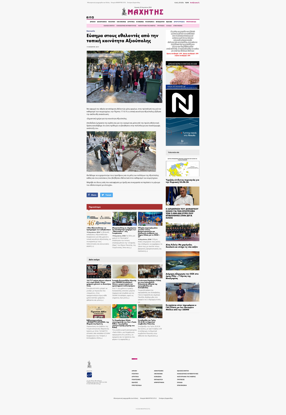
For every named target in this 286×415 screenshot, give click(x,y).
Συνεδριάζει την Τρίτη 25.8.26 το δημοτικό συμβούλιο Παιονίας (147, 322)
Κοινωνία (91, 31)
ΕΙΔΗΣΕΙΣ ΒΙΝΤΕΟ (109, 26)
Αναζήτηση (194, 3)
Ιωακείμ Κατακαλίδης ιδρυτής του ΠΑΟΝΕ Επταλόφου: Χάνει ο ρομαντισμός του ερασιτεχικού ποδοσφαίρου (124, 283)
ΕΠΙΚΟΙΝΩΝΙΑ (177, 26)
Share (93, 195)
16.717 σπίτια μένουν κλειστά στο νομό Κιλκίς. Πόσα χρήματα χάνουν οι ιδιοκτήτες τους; (99, 283)
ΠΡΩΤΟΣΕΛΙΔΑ (191, 22)
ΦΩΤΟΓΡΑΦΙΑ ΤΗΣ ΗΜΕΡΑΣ (146, 26)
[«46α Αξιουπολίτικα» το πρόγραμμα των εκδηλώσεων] (99, 219)
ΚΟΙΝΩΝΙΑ (140, 22)
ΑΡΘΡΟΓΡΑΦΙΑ (179, 22)
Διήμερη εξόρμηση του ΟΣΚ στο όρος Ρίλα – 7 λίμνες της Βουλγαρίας (182, 276)
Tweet (108, 195)
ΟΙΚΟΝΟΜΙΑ (121, 22)
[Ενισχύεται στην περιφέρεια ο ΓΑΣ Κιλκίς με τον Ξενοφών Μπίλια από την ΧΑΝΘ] (182, 292)
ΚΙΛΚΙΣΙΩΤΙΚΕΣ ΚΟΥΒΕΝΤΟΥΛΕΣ (126, 26)
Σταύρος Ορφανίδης (133, 2)
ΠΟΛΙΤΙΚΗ (111, 22)
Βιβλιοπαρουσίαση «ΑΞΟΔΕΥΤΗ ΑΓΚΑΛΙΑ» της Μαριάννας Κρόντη (98, 322)
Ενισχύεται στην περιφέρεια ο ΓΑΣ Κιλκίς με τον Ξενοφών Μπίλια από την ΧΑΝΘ (181, 307)
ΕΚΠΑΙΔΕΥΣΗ (160, 22)
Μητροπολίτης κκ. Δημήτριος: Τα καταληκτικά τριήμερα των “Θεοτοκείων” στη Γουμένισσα (124, 230)
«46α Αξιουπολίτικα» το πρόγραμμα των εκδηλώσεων (99, 228)
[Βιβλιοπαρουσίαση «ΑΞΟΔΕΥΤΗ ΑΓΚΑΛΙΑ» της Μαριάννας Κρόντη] (99, 311)
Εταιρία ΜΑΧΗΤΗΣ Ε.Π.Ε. (118, 2)
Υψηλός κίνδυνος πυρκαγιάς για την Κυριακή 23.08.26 (182, 180)
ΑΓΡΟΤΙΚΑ (131, 22)
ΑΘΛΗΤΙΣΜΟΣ (102, 22)
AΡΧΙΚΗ (93, 22)
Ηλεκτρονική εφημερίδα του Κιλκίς (98, 2)
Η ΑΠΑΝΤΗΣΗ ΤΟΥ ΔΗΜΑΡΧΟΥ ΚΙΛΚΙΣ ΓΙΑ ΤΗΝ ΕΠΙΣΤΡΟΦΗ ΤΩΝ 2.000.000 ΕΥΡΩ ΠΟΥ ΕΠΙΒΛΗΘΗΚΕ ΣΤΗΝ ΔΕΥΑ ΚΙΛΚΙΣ (182, 213)
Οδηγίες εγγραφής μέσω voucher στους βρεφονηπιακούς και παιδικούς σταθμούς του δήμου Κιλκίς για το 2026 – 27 (149, 232)
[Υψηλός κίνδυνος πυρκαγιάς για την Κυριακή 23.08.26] (182, 166)
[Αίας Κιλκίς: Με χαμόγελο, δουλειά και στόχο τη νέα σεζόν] (182, 231)
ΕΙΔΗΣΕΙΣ (169, 22)
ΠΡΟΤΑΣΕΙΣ (160, 26)
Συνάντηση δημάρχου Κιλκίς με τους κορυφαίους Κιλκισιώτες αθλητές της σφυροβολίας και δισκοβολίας (149, 284)
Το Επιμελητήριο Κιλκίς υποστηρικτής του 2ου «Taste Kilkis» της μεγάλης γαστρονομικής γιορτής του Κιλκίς (124, 323)
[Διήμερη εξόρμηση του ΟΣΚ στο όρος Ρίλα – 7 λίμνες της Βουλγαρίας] (182, 260)
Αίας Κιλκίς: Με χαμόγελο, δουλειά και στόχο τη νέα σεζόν (182, 245)
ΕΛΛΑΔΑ (168, 26)
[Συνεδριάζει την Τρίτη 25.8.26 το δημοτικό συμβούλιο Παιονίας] (150, 311)
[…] (92, 246)
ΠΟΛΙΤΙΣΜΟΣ (149, 22)
